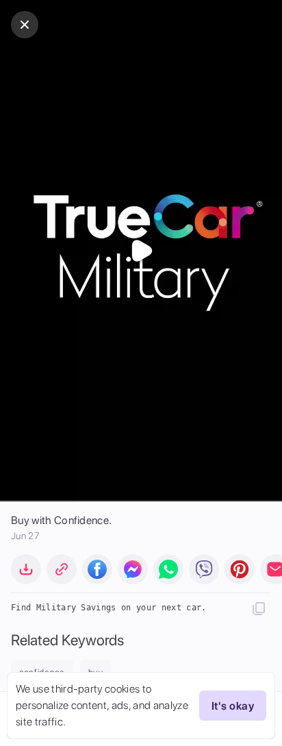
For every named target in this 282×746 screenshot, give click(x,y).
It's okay (233, 705)
